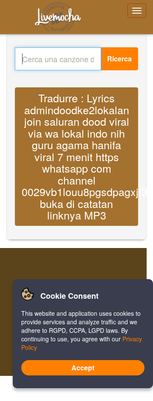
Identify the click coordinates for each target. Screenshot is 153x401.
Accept (82, 367)
